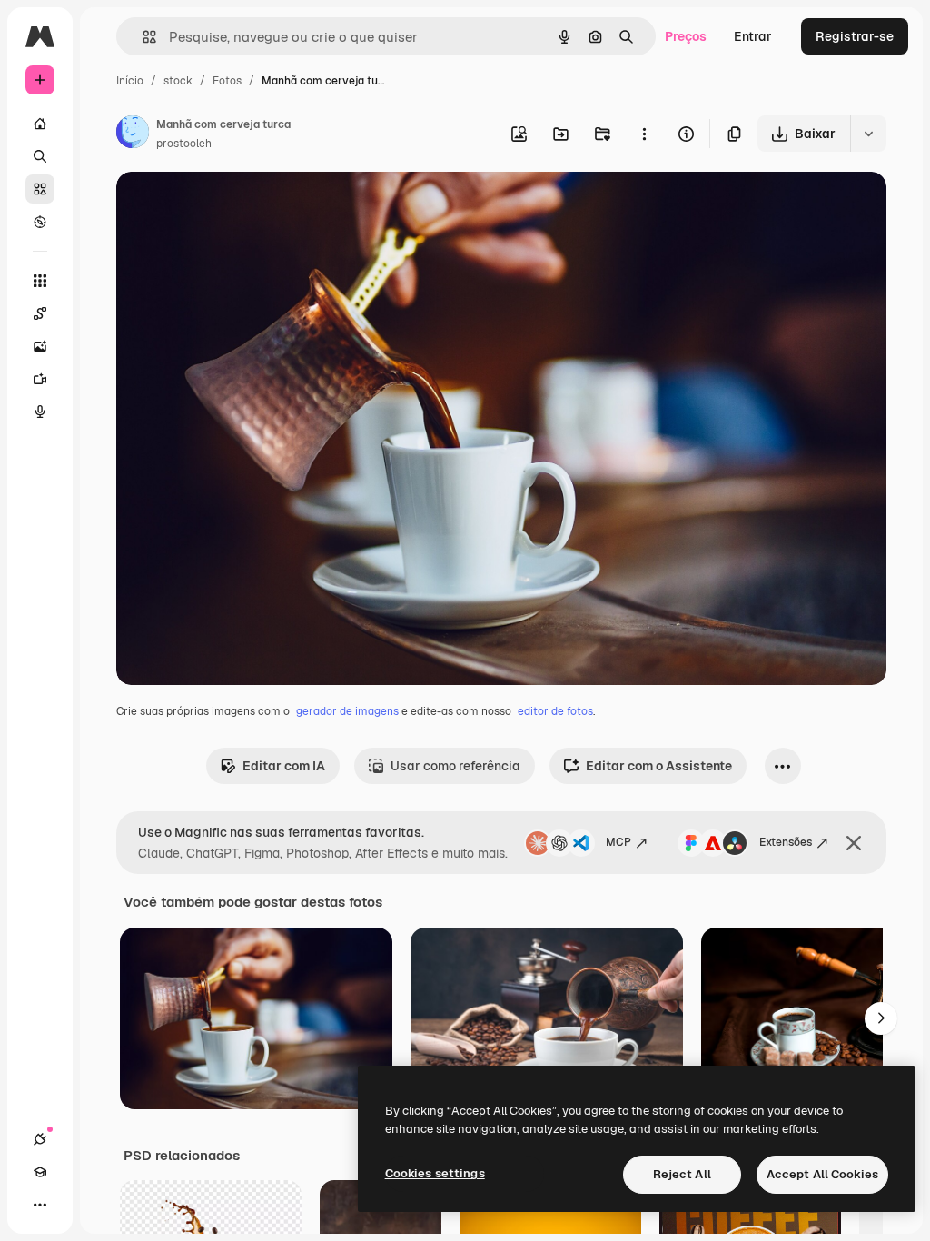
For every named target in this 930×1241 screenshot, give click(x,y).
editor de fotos (555, 711)
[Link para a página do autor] (132, 134)
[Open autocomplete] (142, 37)
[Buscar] (39, 156)
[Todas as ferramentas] (39, 280)
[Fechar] (854, 843)
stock (178, 81)
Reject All (682, 1174)
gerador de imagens (347, 711)
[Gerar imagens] (39, 346)
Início (129, 81)
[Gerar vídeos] (39, 378)
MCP (618, 842)
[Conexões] (39, 1139)
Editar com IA (283, 766)
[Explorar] (39, 221)
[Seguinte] (881, 1018)
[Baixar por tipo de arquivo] (868, 133)
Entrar (753, 36)
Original (232, 206)
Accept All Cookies (822, 1174)
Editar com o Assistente (659, 766)
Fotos (227, 81)
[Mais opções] (644, 133)
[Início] (39, 123)
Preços (686, 36)
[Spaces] (39, 313)
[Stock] (39, 189)
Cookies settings (435, 1173)
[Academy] (39, 1171)
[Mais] (39, 1204)
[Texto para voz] (39, 411)
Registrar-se (855, 36)
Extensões (785, 842)
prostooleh (184, 143)
